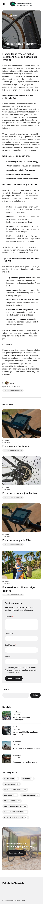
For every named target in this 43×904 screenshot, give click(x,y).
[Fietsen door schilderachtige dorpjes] (21, 565)
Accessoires (10, 778)
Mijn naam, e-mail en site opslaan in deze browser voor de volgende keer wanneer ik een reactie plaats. (21, 670)
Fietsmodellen (11, 784)
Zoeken (5, 690)
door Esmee (17, 712)
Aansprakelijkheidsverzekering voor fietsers (25, 733)
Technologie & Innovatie (15, 812)
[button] (3, 4)
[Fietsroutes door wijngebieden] (21, 470)
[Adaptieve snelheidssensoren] (6, 758)
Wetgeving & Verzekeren (15, 817)
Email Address (10, 645)
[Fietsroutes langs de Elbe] (21, 517)
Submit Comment (13, 678)
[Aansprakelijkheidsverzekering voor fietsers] (6, 730)
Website (7, 657)
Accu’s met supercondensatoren (26, 748)
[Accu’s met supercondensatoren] (6, 745)
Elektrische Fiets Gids (13, 883)
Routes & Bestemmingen (13, 390)
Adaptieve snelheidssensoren (25, 762)
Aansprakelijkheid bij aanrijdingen (21, 718)
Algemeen (27, 778)
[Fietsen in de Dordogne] (21, 423)
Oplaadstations (12, 800)
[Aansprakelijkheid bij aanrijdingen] (6, 715)
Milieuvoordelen (30, 795)
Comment (9, 616)
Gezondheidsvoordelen (15, 789)
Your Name (9, 633)
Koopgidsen (10, 795)
